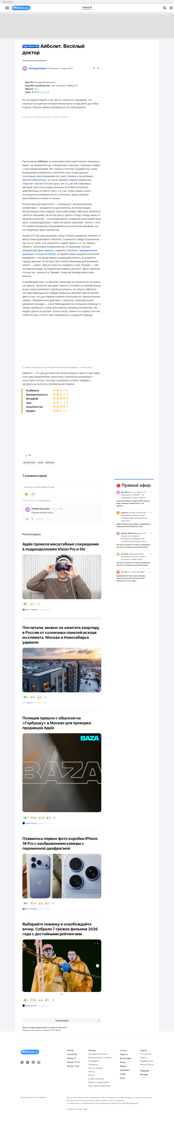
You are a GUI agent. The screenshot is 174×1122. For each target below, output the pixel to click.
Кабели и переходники (98, 1082)
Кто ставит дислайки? (133, 572)
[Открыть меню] (7, 8)
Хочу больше (62, 1020)
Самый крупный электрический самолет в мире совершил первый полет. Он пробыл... (133, 503)
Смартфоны (94, 1060)
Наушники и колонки (97, 1053)
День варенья (46, 250)
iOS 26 (70, 1050)
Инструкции (145, 1053)
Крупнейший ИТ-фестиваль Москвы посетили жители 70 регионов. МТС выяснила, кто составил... (130, 578)
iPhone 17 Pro (73, 1062)
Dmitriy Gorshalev (40, 508)
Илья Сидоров (31, 609)
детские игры (29, 462)
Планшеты (93, 1064)
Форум (123, 1066)
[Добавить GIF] (33, 494)
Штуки (91, 1075)
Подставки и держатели (99, 1085)
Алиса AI (29, 702)
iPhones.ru (73, 1109)
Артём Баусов (31, 823)
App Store (50, 462)
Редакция (144, 1070)
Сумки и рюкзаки (96, 1078)
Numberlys (50, 254)
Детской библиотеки (33, 179)
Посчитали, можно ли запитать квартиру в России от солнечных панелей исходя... (133, 545)
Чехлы (91, 1071)
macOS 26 (72, 1054)
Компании (124, 1070)
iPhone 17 (71, 1058)
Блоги (122, 1062)
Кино (122, 1077)
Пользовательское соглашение (33, 1097)
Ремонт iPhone (146, 1064)
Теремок (71, 176)
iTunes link (43, 92)
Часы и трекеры (95, 1068)
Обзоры (92, 1050)
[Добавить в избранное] (94, 68)
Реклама (144, 1074)
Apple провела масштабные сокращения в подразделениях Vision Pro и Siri (133, 525)
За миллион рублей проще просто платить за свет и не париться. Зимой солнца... (133, 556)
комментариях (44, 500)
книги (40, 462)
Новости (124, 1054)
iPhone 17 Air (73, 1066)
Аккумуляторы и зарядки (100, 1057)
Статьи (123, 1050)
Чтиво (123, 1073)
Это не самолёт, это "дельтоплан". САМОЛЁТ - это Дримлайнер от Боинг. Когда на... (134, 495)
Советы (143, 1050)
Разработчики (146, 1060)
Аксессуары (125, 1058)
